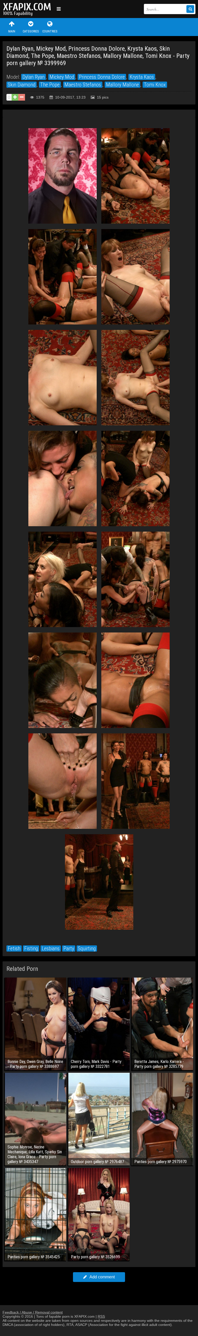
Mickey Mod (62, 77)
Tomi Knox (155, 85)
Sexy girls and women (28, 9)
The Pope (50, 85)
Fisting (31, 948)
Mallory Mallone (122, 85)
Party (68, 948)
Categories (31, 31)
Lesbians (51, 948)
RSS (101, 1316)
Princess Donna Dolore (102, 77)
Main (11, 31)
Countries (49, 31)
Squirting (87, 948)
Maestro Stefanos (82, 85)
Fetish (14, 948)
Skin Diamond (21, 85)
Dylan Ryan (33, 77)
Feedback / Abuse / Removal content (33, 1312)
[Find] (190, 9)
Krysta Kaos (142, 77)
